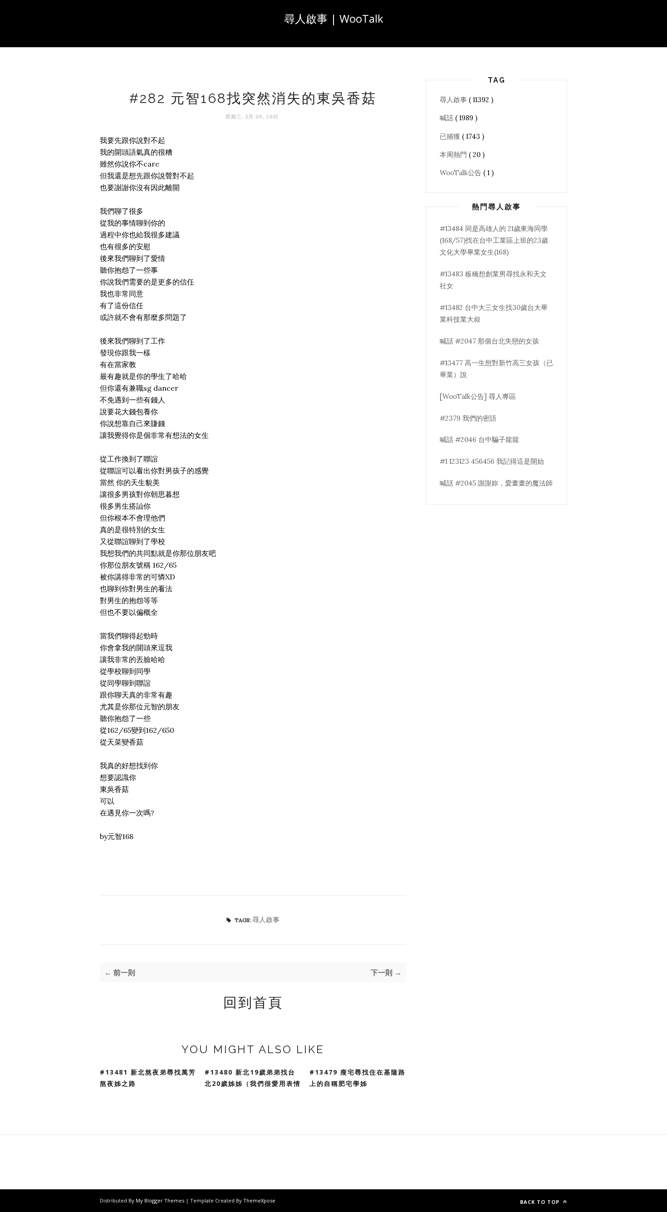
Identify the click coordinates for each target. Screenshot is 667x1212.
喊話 (447, 117)
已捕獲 (451, 136)
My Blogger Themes (161, 1200)
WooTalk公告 (461, 172)
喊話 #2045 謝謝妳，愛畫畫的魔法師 (496, 483)
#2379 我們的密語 (468, 418)
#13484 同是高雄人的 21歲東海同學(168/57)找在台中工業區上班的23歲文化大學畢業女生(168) (494, 240)
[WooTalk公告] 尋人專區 (478, 396)
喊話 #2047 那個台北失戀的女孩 (489, 341)
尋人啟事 (266, 919)
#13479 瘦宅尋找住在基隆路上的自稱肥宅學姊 (357, 1078)
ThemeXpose (259, 1200)
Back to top (540, 1201)
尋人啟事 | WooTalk (333, 18)
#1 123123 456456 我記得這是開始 (492, 461)
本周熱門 (454, 154)
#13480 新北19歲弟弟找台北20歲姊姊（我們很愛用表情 (253, 1078)
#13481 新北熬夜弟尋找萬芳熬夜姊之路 (148, 1078)
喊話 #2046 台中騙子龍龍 (479, 439)
